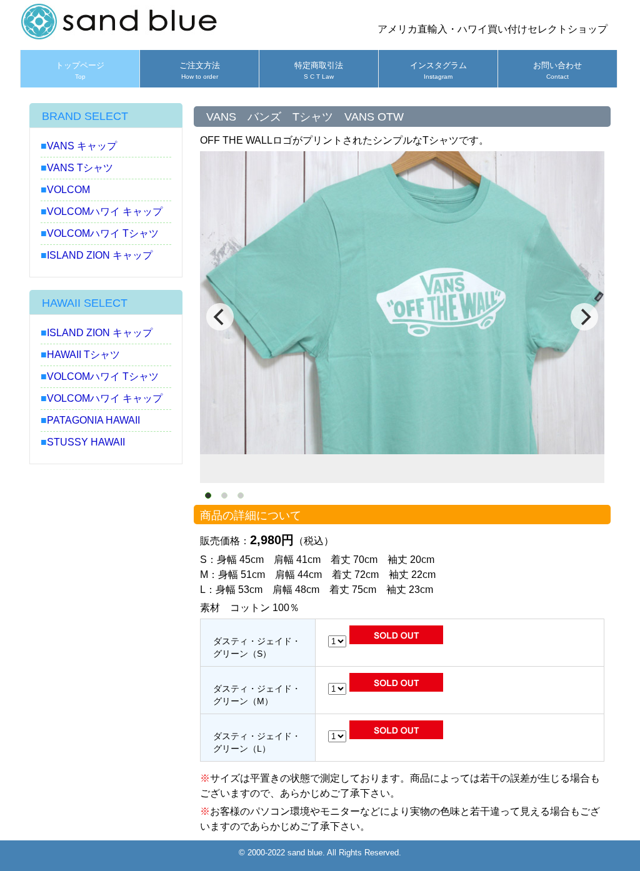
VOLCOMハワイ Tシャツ (103, 233)
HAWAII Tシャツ (83, 354)
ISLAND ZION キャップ (99, 255)
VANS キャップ (82, 146)
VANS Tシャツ (80, 167)
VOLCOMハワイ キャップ (104, 211)
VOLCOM (68, 189)
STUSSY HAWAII (86, 442)
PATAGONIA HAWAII (93, 420)
